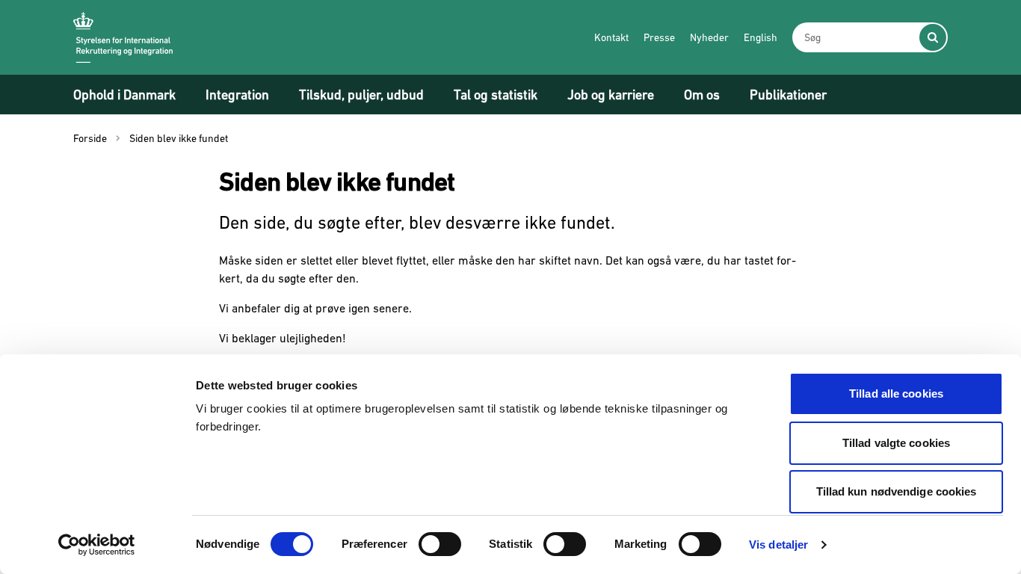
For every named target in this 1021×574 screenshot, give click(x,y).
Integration (237, 94)
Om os (702, 94)
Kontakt (611, 37)
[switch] (440, 544)
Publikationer (788, 94)
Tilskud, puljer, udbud (361, 94)
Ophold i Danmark (124, 94)
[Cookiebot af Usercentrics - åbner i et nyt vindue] (96, 545)
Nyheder (709, 37)
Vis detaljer (778, 544)
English (760, 37)
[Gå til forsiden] (123, 37)
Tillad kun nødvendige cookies (896, 491)
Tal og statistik (495, 94)
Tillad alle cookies (896, 393)
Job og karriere (610, 94)
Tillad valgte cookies (896, 442)
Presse (659, 37)
